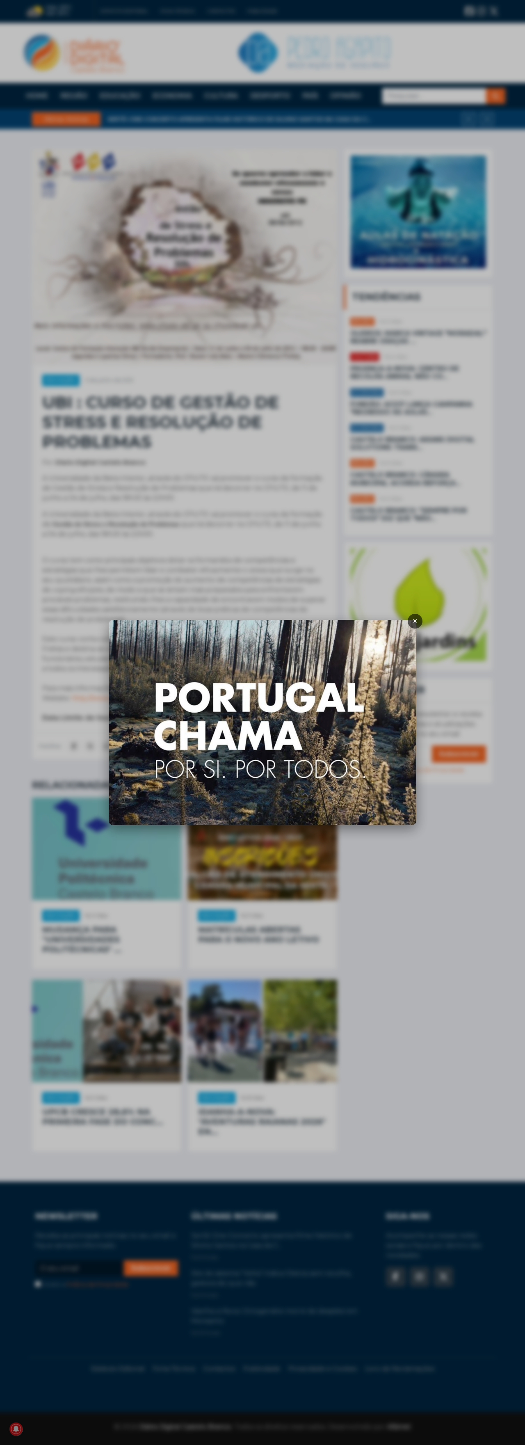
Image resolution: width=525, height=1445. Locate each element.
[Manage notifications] (16, 1429)
